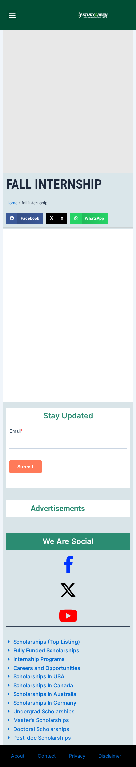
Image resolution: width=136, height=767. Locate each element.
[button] (12, 15)
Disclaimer (109, 756)
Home (11, 202)
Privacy (77, 756)
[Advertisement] (68, 101)
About (17, 756)
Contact (47, 756)
